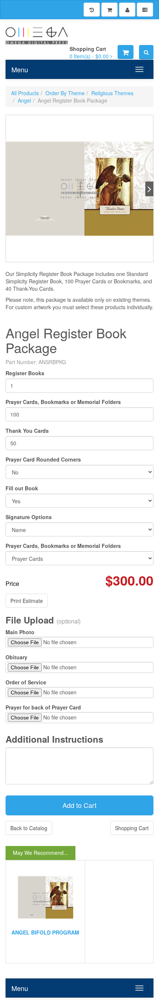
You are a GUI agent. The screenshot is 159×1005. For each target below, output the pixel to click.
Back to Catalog (28, 828)
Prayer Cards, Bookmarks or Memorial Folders (63, 401)
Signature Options (29, 517)
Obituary (16, 657)
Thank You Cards (27, 430)
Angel (24, 100)
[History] (92, 10)
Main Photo (20, 632)
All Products (25, 93)
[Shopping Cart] (109, 10)
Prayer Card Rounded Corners (43, 459)
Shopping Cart (132, 828)
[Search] (146, 52)
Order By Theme (65, 93)
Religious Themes (112, 93)
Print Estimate (26, 600)
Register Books (25, 373)
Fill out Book (22, 488)
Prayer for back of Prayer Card (43, 707)
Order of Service (26, 682)
